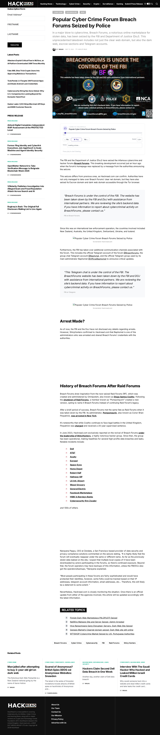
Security (86, 664)
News (83, 12)
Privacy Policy (57, 719)
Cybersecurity (92, 643)
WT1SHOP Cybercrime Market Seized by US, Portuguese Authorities (102, 634)
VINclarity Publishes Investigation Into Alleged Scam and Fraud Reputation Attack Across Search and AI (26, 188)
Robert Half (75, 473)
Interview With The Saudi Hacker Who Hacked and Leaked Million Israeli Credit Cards (135, 671)
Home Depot (76, 469)
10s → (86, 139)
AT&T (72, 453)
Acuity (73, 457)
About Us (55, 704)
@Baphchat (93, 256)
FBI (103, 643)
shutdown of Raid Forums (76, 400)
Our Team (55, 708)
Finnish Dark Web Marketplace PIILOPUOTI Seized (93, 618)
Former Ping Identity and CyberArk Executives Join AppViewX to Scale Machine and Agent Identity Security (25, 148)
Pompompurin (110, 413)
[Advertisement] (102, 359)
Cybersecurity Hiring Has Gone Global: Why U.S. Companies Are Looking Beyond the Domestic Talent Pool (26, 94)
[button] (148, 4)
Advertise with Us (58, 723)
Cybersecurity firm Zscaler (83, 501)
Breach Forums (60, 643)
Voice (64, 145)
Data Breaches (71, 12)
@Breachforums (131, 253)
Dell (72, 449)
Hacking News (87, 662)
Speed (134, 139)
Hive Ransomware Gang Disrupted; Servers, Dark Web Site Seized (101, 626)
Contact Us (56, 712)
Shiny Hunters (130, 643)
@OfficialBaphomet (97, 259)
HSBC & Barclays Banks (81, 497)
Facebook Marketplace (81, 493)
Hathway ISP (76, 477)
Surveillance (70, 662)
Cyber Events (59, 662)
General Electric (78, 489)
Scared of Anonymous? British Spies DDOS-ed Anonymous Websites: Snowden (59, 671)
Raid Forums (114, 643)
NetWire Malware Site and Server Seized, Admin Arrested (97, 622)
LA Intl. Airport (77, 481)
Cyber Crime (58, 12)
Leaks (106, 662)
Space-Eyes (76, 465)
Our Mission (56, 715)
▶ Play (76, 139)
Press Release (13, 121)
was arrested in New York (83, 416)
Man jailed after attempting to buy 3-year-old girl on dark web (23, 669)
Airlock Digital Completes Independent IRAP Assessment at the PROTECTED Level (26, 127)
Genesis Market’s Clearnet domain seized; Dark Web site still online (101, 630)
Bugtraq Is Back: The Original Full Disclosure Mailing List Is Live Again (25, 207)
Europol (74, 461)
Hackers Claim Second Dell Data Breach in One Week (98, 670)
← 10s (66, 139)
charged (79, 426)
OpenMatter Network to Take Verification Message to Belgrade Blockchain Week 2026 (23, 168)
